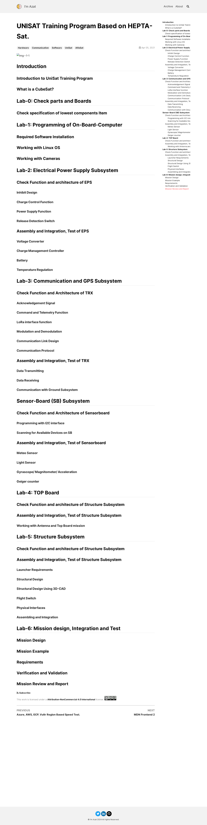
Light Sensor (173, 130)
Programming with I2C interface (181, 118)
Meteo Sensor (174, 127)
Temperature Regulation (178, 76)
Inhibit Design (174, 53)
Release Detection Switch (179, 62)
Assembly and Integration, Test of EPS (181, 65)
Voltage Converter (176, 67)
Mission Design (172, 178)
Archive (168, 6)
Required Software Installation (178, 39)
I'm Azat (30, 6)
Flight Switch (173, 166)
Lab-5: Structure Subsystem (175, 149)
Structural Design (175, 161)
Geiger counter (174, 135)
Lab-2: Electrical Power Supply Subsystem (181, 48)
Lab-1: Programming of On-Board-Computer (182, 36)
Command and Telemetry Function (183, 87)
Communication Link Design (180, 96)
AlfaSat (79, 47)
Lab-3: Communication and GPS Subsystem (182, 79)
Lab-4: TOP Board (170, 138)
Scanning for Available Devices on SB (184, 121)
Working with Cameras (175, 45)
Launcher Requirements (178, 158)
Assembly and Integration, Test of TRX (181, 101)
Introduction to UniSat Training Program (182, 25)
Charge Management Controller (181, 70)
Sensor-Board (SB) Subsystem (176, 113)
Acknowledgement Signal (179, 84)
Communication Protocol (178, 99)
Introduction (168, 22)
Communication (40, 47)
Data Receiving (174, 107)
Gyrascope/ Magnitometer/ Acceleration (185, 132)
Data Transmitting (175, 104)
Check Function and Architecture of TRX (182, 82)
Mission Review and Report (177, 189)
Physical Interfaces (176, 169)
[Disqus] (86, 761)
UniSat (68, 47)
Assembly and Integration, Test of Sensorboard (185, 124)
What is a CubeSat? (173, 28)
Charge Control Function (178, 56)
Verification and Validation (176, 186)
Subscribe (24, 693)
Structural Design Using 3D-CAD (182, 163)
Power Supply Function (178, 59)
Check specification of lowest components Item (186, 34)
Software (57, 47)
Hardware (23, 47)
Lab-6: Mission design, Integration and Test (181, 175)
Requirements (171, 183)
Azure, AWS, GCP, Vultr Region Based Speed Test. (48, 714)
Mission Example (172, 180)
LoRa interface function (178, 90)
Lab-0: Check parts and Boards (176, 31)
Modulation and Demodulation (181, 93)
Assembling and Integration (180, 172)
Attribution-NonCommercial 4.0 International (71, 699)
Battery (171, 73)
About (179, 6)
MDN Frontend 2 (144, 714)
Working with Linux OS (175, 42)
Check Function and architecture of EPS (182, 50)
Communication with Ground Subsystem (185, 110)
